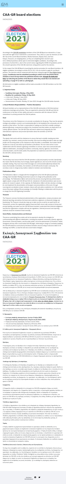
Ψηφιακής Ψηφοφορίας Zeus (37, 297)
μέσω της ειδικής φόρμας (45, 301)
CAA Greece (29, 477)
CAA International (29, 479)
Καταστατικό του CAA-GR (19, 275)
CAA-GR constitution (19, 52)
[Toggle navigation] (62, 3)
